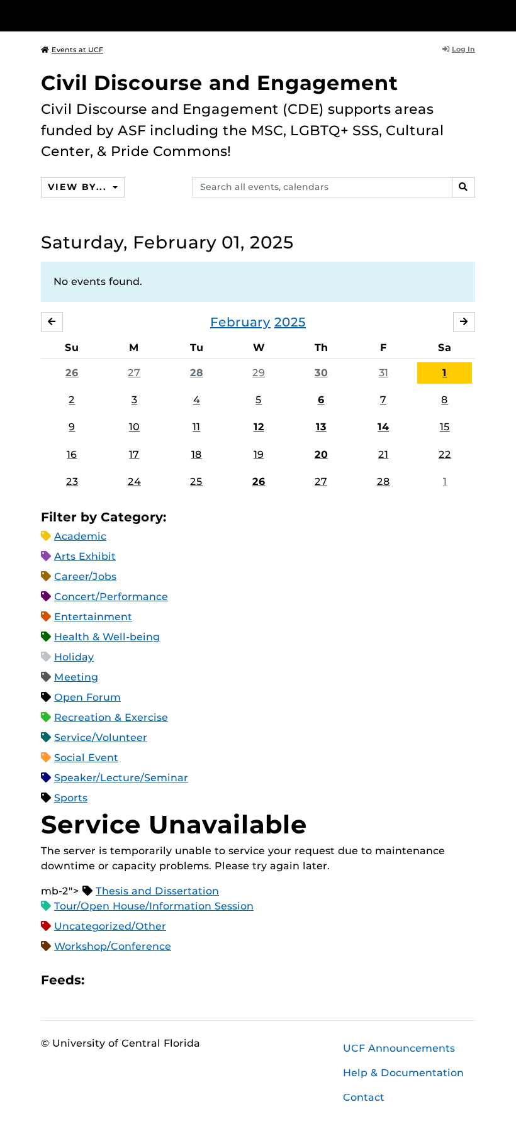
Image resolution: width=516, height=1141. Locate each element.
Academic (80, 536)
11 (196, 427)
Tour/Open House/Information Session (154, 906)
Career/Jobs (85, 576)
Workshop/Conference (112, 946)
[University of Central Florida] (124, 15)
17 (134, 454)
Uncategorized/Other (110, 926)
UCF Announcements (399, 1048)
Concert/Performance (111, 597)
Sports (70, 798)
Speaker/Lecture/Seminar (121, 778)
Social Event (86, 758)
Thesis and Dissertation (157, 891)
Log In (463, 49)
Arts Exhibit (85, 556)
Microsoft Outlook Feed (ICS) (122, 979)
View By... (78, 186)
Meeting (76, 677)
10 (134, 427)
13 (321, 427)
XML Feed (165, 979)
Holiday (74, 657)
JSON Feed (186, 979)
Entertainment (93, 617)
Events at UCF (77, 49)
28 (196, 373)
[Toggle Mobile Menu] (472, 15)
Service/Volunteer (100, 737)
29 (258, 373)
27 (134, 373)
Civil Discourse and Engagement (219, 82)
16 (72, 454)
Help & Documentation (403, 1073)
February (240, 322)
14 (383, 427)
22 (445, 454)
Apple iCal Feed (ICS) (100, 979)
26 (72, 373)
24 (134, 481)
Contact (363, 1097)
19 (259, 454)
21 (383, 454)
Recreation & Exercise (111, 717)
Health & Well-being (107, 637)
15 (445, 427)
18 (196, 454)
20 (321, 454)
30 (321, 373)
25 (196, 481)
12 (259, 427)
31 (383, 373)
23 (72, 481)
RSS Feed (143, 979)
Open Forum (87, 697)
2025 (290, 322)
